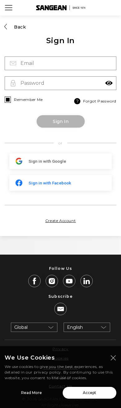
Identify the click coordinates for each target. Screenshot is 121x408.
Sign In (61, 121)
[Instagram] (52, 281)
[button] (108, 83)
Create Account (60, 220)
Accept (89, 392)
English (75, 327)
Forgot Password (99, 101)
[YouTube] (69, 281)
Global (21, 327)
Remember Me (28, 99)
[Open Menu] (8, 8)
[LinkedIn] (86, 281)
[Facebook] (34, 281)
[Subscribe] (60, 309)
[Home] (60, 7)
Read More (31, 392)
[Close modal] (113, 357)
